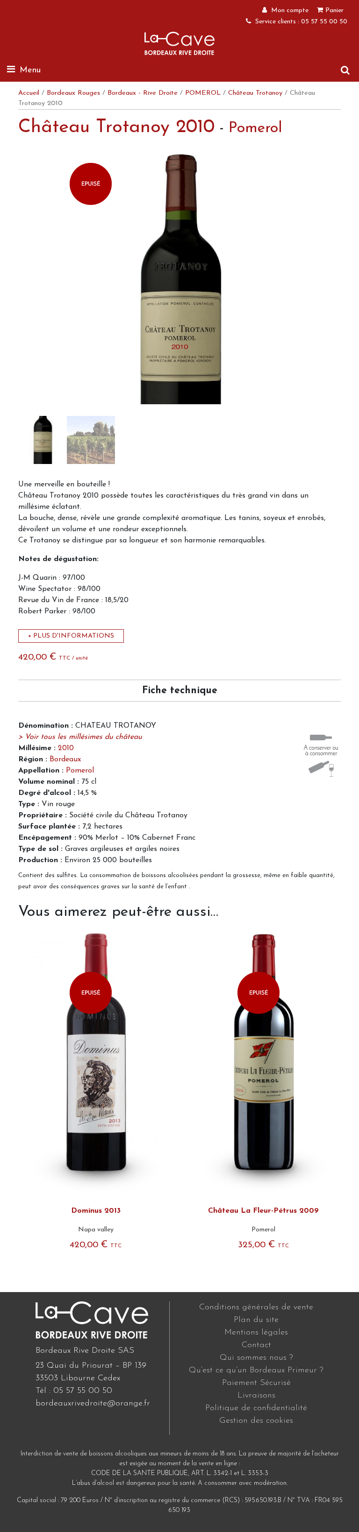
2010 (66, 748)
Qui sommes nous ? (256, 1358)
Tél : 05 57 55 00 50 (74, 1391)
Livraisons (256, 1395)
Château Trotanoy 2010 (116, 127)
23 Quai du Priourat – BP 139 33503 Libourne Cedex (91, 1372)
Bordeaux (65, 759)
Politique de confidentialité (256, 1408)
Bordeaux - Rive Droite (143, 93)
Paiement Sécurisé (256, 1383)
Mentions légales (256, 1332)
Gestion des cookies (256, 1421)
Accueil (28, 93)
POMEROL (203, 93)
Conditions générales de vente (256, 1307)
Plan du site (256, 1320)
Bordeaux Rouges (73, 93)
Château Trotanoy (255, 93)
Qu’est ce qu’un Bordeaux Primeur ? (256, 1370)
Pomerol (255, 128)
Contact (256, 1345)
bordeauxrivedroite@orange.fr (93, 1403)
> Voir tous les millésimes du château (80, 737)
